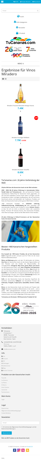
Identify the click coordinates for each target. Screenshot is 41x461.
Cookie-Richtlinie (6, 413)
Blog (4, 368)
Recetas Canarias (7, 370)
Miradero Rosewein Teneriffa (20, 170)
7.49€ (20, 108)
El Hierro (3, 385)
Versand (5, 358)
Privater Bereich (25, 2)
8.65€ (20, 172)
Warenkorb (37, 2)
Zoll (3, 361)
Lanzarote (4, 390)
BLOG (16, 2)
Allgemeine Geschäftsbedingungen (11, 411)
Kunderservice (6, 366)
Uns (3, 356)
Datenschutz (4, 408)
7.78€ (20, 140)
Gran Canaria (5, 387)
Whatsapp (6, 344)
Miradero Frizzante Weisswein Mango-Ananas (20, 105)
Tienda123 (30, 446)
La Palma (4, 382)
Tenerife (3, 378)
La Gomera (4, 380)
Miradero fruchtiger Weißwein (20, 137)
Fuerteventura (5, 392)
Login (2, 399)
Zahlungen (6, 363)
